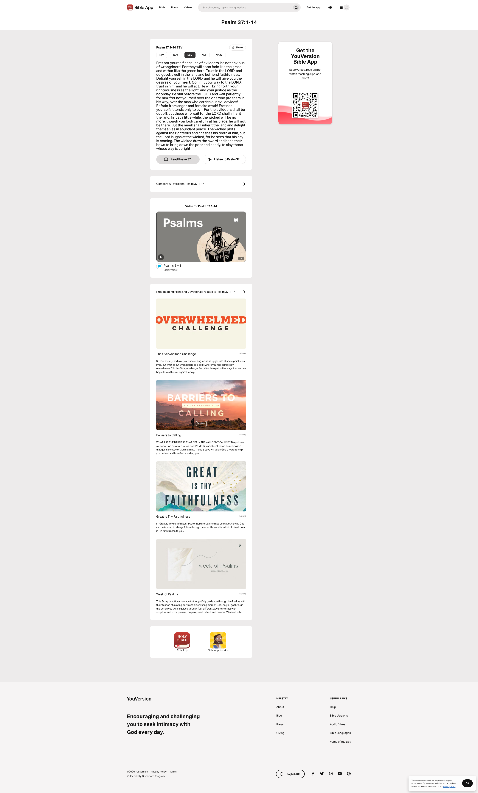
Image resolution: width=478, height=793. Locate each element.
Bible (162, 7)
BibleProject (171, 269)
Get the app (313, 7)
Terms (173, 771)
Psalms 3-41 (176, 265)
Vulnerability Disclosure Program (146, 776)
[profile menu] (344, 7)
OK (467, 783)
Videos (188, 7)
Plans (174, 7)
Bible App (181, 650)
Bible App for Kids (218, 650)
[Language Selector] (330, 7)
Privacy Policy (159, 771)
